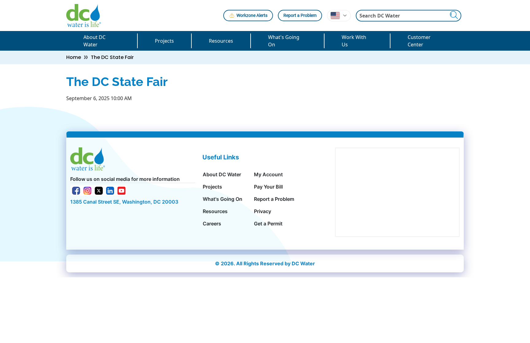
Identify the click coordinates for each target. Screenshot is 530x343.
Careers (212, 223)
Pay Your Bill (268, 187)
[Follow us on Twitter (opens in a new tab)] (99, 190)
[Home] (86, 15)
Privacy (262, 211)
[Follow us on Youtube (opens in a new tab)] (121, 190)
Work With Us (354, 41)
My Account (268, 174)
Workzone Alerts (251, 15)
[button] (339, 15)
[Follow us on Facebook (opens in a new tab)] (76, 190)
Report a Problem (300, 15)
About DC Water (94, 41)
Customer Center (419, 41)
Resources (221, 40)
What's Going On (283, 41)
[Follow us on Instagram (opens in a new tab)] (87, 190)
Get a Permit (268, 223)
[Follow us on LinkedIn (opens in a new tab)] (110, 190)
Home (73, 57)
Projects (164, 40)
